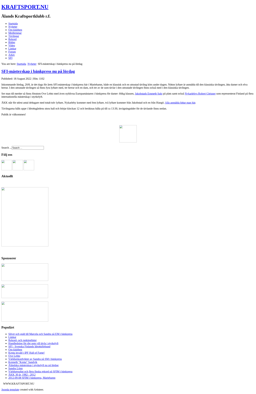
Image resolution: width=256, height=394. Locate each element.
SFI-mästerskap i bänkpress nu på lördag (38, 71)
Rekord (12, 39)
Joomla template (10, 389)
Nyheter (12, 26)
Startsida (13, 23)
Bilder (11, 42)
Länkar (12, 48)
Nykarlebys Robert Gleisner (200, 93)
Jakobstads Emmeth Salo (148, 93)
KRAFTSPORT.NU (24, 7)
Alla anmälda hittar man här (180, 102)
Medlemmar (15, 32)
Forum (12, 51)
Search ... (6, 147)
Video (11, 45)
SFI (10, 57)
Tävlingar (13, 36)
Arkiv (11, 54)
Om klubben (15, 29)
